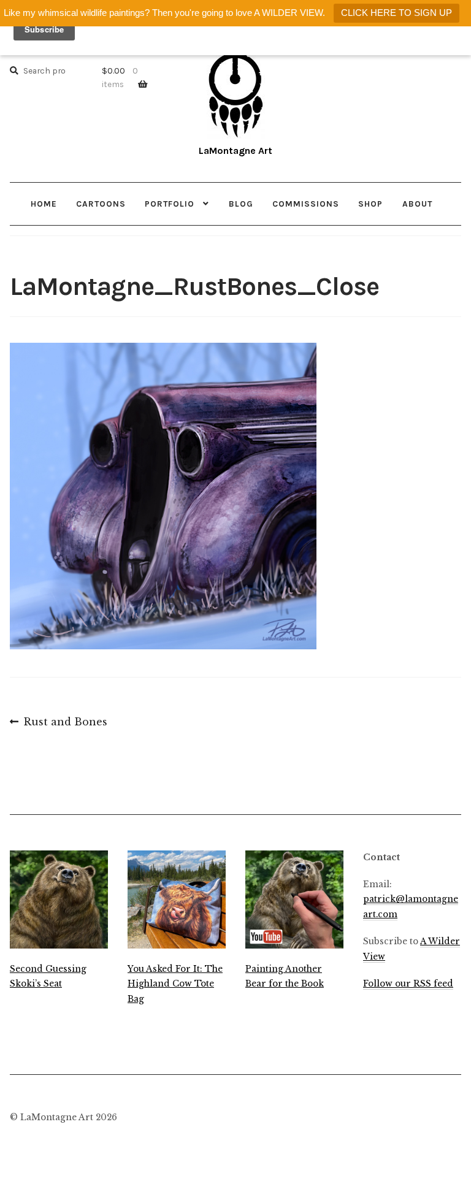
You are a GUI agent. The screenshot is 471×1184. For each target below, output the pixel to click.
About (417, 203)
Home (44, 203)
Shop (370, 203)
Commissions (305, 203)
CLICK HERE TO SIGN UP (396, 12)
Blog (241, 203)
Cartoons (101, 203)
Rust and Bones (65, 723)
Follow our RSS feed (408, 984)
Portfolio (169, 203)
